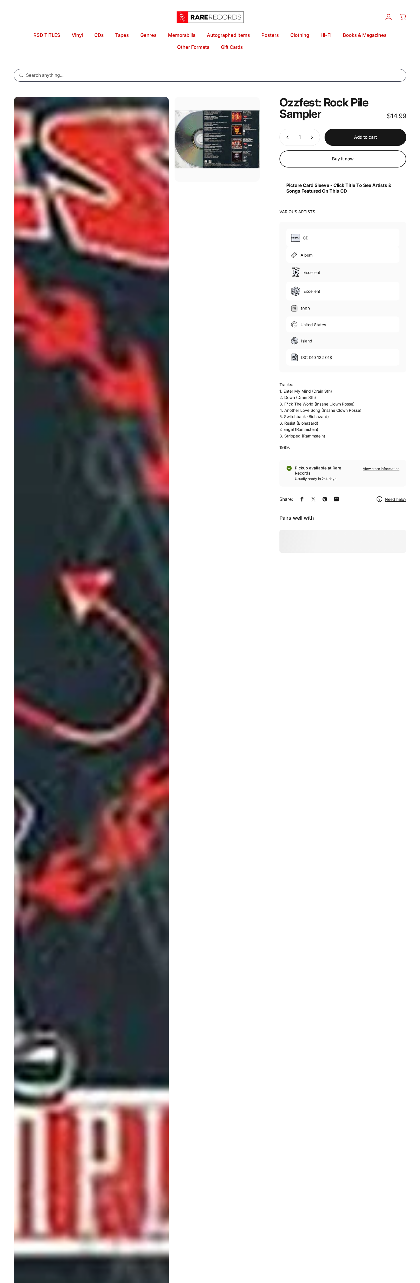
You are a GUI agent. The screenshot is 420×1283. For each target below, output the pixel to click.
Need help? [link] (395, 499)
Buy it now (343, 159)
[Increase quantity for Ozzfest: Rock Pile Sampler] (313, 137)
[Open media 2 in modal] (217, 139)
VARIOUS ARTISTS (297, 211)
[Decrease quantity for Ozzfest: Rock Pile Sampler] (286, 137)
